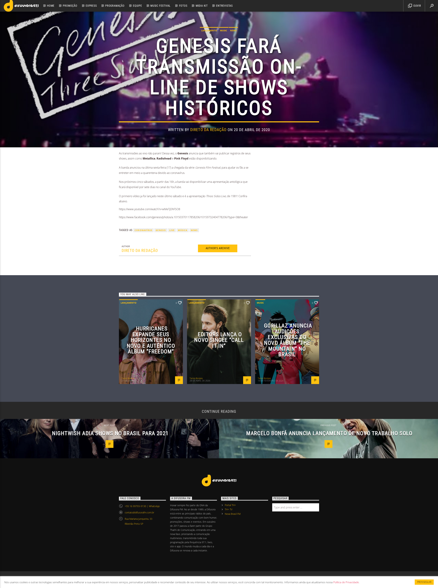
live (172, 230)
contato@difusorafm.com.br (139, 512)
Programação (115, 5)
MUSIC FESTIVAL (160, 5)
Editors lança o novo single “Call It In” (219, 340)
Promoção (70, 5)
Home (50, 5)
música (182, 230)
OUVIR (417, 5)
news (194, 230)
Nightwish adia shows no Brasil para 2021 (110, 433)
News (233, 30)
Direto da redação (208, 129)
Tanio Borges (128, 378)
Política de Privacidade (346, 582)
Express (91, 5)
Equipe (137, 5)
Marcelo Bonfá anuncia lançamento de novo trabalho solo (329, 433)
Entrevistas (224, 5)
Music (223, 30)
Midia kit (202, 5)
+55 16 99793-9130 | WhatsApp (142, 506)
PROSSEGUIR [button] (424, 582)
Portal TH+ (230, 505)
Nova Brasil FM (233, 513)
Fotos (183, 5)
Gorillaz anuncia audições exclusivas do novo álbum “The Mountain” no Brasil (288, 340)
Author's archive (218, 248)
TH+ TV (228, 509)
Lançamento (209, 30)
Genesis (161, 230)
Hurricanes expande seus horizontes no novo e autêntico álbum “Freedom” (151, 340)
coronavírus (143, 230)
